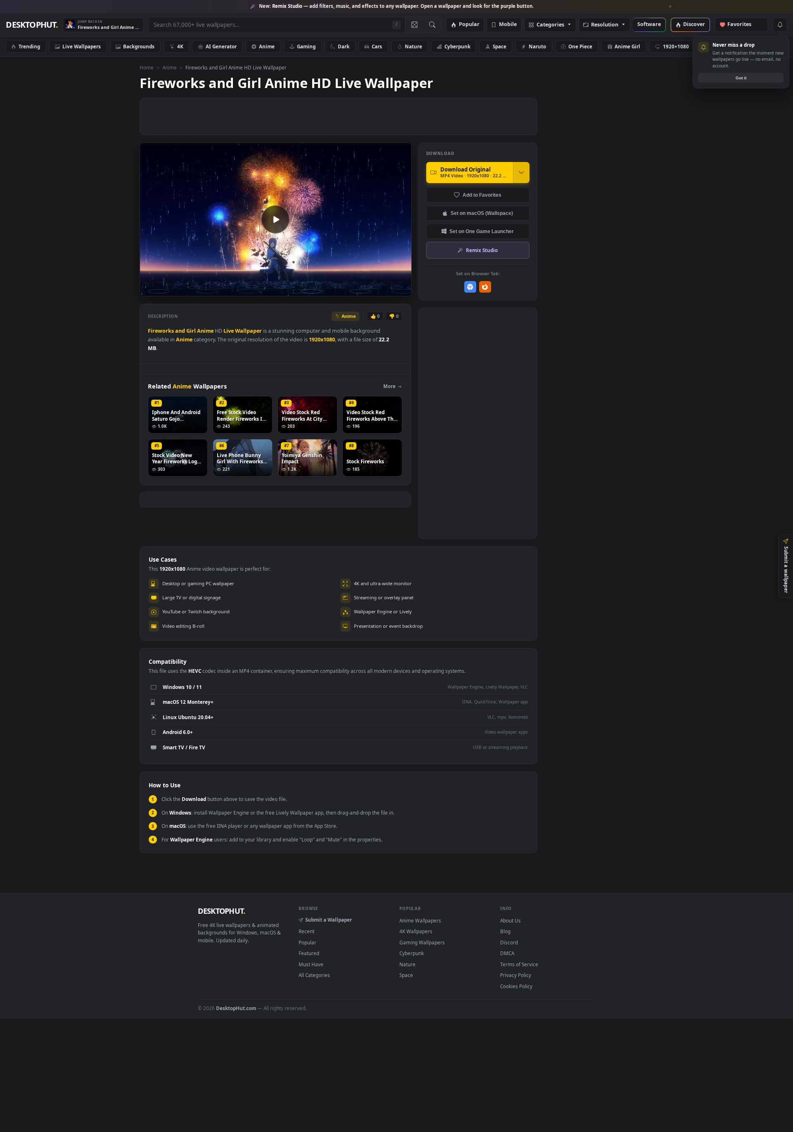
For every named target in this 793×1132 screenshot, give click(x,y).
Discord (509, 942)
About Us (510, 920)
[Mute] (355, 289)
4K (180, 46)
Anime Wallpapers (420, 920)
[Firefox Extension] (485, 287)
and (180, 330)
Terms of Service (519, 964)
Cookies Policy (516, 986)
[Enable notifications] (780, 25)
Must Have (311, 964)
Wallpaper (248, 330)
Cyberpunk (457, 46)
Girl (191, 330)
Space (499, 46)
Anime (267, 46)
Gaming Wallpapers (422, 942)
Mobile (508, 24)
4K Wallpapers (415, 931)
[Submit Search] (432, 25)
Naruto (537, 46)
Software (649, 24)
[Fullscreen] (401, 289)
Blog (505, 931)
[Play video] (275, 219)
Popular (469, 24)
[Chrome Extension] (470, 287)
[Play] (150, 289)
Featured (309, 953)
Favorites (743, 24)
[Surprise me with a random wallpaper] (414, 25)
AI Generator (221, 46)
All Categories (314, 975)
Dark (343, 46)
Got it (741, 78)
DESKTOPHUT (221, 911)
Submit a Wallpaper (328, 919)
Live (228, 330)
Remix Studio (482, 250)
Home (147, 67)
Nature (413, 46)
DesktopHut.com (236, 1008)
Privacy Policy (515, 975)
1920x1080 (322, 339)
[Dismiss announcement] (670, 6)
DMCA (507, 953)
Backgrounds (138, 46)
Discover (694, 24)
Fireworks (161, 330)
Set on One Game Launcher (481, 231)
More (389, 386)
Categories (550, 25)
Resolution (604, 25)
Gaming (306, 46)
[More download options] (521, 172)
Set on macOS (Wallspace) (482, 213)
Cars (377, 46)
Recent (306, 931)
